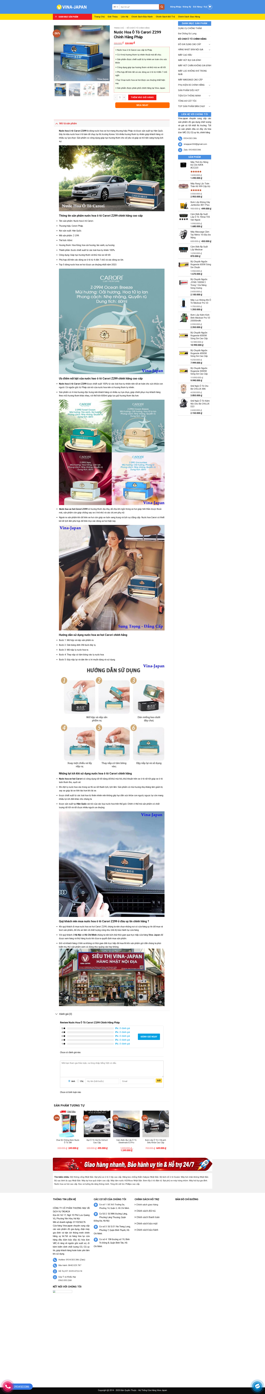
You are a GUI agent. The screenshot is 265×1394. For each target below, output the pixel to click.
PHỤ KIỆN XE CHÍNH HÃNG (191, 85)
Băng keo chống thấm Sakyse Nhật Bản (140, 1177)
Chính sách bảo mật (146, 1223)
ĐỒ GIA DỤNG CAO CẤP (189, 44)
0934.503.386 (190, 138)
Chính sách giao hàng (189, 17)
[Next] (105, 53)
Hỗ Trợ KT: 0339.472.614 (70, 1271)
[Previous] (58, 53)
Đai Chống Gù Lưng (187, 33)
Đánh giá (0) (65, 1014)
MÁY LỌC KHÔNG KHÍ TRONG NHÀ (192, 73)
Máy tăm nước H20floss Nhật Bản (126, 1180)
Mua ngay (142, 105)
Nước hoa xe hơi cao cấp (65, 1184)
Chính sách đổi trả (165, 17)
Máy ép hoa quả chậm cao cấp (96, 1180)
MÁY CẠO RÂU (185, 55)
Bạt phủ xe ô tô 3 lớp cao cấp (107, 1177)
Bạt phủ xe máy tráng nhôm (175, 1180)
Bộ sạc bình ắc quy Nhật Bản (67, 1180)
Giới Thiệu (113, 17)
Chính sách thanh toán (148, 1217)
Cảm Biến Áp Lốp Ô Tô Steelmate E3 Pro (126, 1141)
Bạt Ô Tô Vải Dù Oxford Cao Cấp (97, 1141)
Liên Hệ (124, 17)
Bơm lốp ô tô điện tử (152, 1180)
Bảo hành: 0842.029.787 (69, 1265)
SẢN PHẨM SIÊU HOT (188, 90)
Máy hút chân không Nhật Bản (194, 1177)
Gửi (159, 1080)
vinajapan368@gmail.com (195, 144)
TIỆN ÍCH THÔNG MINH (189, 95)
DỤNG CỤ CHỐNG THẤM (190, 28)
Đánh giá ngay (149, 1036)
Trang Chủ (99, 17)
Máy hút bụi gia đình (198, 1180)
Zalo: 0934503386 (192, 150)
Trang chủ (119, 28)
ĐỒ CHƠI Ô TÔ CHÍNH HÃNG (192, 39)
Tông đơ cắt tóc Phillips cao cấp (125, 1184)
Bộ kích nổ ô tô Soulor (170, 1177)
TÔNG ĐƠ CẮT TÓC (187, 101)
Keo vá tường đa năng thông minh (93, 1184)
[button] (180, 6)
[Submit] (162, 7)
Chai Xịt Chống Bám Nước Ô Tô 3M (67, 1141)
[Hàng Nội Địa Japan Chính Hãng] (80, 7)
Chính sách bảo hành (142, 17)
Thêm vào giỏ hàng (142, 97)
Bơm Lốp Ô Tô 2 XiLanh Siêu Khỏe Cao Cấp (155, 1141)
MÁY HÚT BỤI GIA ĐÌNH (189, 60)
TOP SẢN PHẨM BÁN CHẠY (191, 106)
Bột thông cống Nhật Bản (81, 1177)
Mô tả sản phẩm (68, 123)
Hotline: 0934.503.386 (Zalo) (71, 1259)
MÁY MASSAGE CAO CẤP (190, 79)
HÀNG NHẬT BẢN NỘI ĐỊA (190, 49)
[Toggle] (209, 44)
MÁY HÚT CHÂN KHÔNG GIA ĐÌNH (194, 65)
